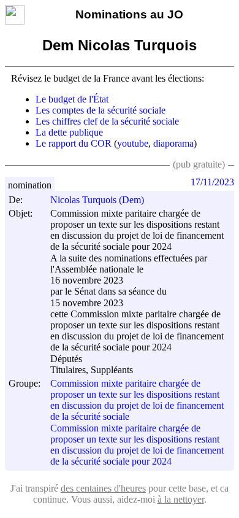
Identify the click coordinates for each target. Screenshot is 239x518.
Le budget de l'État (72, 99)
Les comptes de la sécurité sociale (100, 110)
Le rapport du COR (74, 143)
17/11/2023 (212, 182)
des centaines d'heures (103, 488)
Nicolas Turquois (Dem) (97, 200)
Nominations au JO (129, 14)
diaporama (173, 143)
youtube (132, 143)
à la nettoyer (180, 499)
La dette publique (69, 132)
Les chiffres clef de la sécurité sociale (107, 121)
